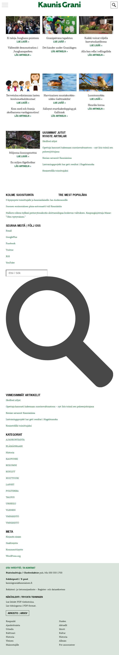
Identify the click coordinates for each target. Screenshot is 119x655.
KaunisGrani (59, 5)
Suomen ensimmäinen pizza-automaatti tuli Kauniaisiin (34, 206)
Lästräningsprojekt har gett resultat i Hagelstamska (68, 164)
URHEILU (11, 503)
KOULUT (10, 471)
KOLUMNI (11, 465)
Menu (5, 5)
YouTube (10, 262)
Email (9, 230)
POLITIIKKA (12, 491)
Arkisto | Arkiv (17, 613)
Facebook (10, 243)
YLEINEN (10, 510)
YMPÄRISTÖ (12, 516)
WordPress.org (13, 556)
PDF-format (29, 605)
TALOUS (10, 497)
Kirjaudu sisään (13, 536)
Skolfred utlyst (49, 141)
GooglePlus (11, 237)
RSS (8, 256)
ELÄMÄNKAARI (14, 446)
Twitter (9, 250)
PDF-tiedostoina (25, 602)
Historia (10, 452)
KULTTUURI (12, 478)
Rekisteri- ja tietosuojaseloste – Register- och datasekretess (35, 589)
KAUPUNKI (12, 459)
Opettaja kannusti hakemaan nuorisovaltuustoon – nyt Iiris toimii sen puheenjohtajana (50, 406)
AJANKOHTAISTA (15, 439)
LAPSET (10, 484)
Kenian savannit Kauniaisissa (57, 158)
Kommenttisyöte (14, 549)
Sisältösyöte (12, 543)
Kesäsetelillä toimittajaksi (55, 170)
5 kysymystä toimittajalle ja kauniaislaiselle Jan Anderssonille (37, 200)
